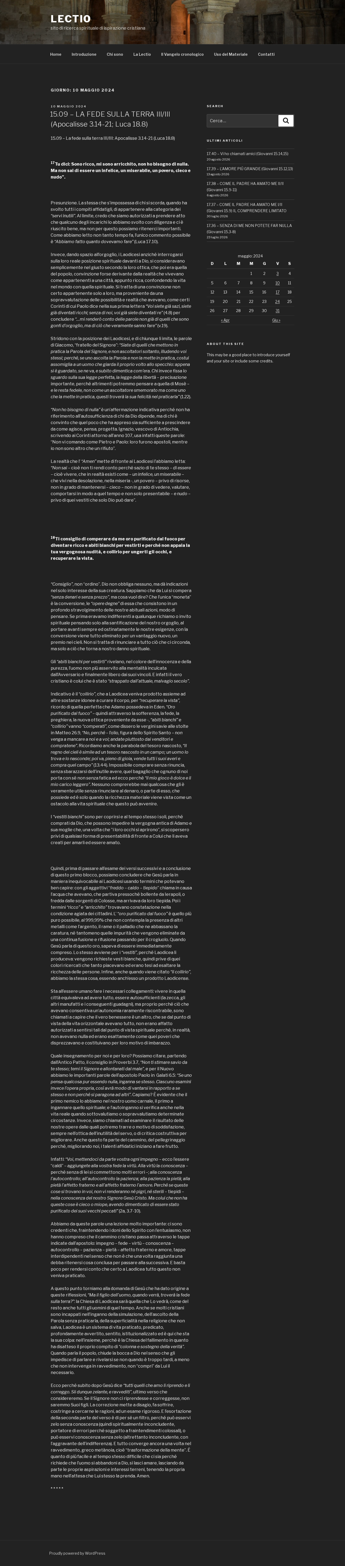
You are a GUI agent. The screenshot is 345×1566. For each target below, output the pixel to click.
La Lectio (142, 54)
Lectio (71, 19)
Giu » (276, 320)
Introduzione (84, 54)
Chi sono (115, 54)
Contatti (266, 54)
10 (277, 283)
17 (278, 292)
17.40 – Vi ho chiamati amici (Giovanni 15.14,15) (247, 153)
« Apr (225, 320)
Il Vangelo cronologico (182, 54)
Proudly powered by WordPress (77, 1553)
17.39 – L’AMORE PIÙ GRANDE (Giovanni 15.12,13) (250, 168)
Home (55, 54)
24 (277, 301)
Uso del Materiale (231, 54)
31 (278, 310)
